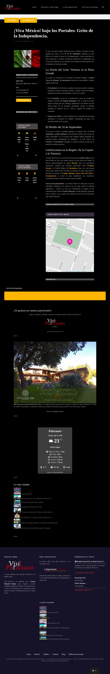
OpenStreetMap (77, 271)
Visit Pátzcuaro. (97, 659)
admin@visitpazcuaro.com (55, 331)
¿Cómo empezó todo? (70, 7)
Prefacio (37, 654)
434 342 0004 (79, 586)
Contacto (55, 654)
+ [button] (48, 221)
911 (91, 590)
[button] (17, 155)
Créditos (46, 654)
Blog (63, 654)
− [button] (48, 224)
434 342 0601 (79, 580)
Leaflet (63, 271)
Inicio (34, 7)
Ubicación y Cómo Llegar (49, 7)
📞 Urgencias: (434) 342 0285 (84, 573)
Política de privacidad (76, 654)
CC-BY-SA (90, 271)
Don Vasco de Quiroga (90, 7)
